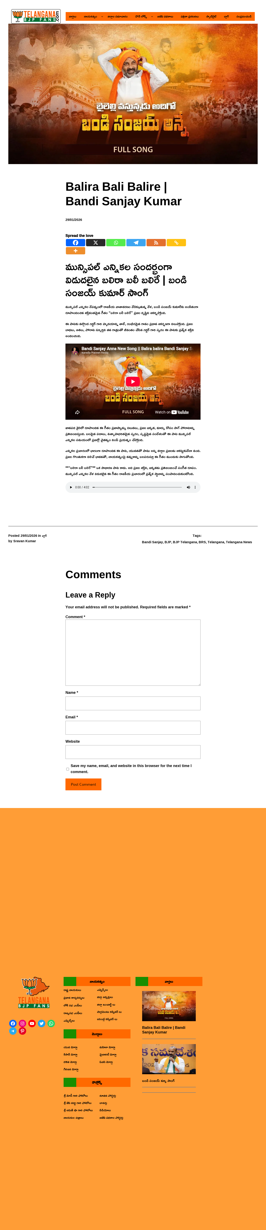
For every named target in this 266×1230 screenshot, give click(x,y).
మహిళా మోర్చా (107, 1047)
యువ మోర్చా (70, 1047)
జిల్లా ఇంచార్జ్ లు (106, 1004)
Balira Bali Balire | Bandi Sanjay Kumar (163, 1029)
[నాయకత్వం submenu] (102, 16)
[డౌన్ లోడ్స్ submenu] (152, 16)
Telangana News (239, 542)
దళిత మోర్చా (70, 1062)
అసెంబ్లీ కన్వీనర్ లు (107, 1019)
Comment (75, 616)
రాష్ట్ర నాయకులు (72, 990)
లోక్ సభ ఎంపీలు (73, 1005)
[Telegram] (136, 242)
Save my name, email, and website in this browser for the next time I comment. (131, 769)
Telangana (216, 542)
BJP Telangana (185, 542)
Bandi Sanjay (152, 542)
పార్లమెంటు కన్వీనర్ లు (109, 1012)
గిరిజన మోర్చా (71, 1069)
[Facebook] (75, 242)
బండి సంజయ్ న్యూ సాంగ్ (158, 1080)
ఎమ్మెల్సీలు (102, 989)
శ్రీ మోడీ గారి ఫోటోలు (76, 1095)
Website (72, 741)
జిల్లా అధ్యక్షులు (105, 997)
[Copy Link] (176, 242)
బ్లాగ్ (44, 535)
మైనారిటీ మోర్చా (108, 1054)
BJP (168, 542)
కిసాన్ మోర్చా (70, 1054)
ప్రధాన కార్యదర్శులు (74, 997)
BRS (202, 542)
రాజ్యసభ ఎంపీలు (73, 1013)
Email (71, 717)
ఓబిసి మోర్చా (106, 1062)
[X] (95, 242)
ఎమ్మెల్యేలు (69, 1020)
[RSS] (156, 242)
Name (71, 692)
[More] (75, 250)
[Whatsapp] (116, 242)
